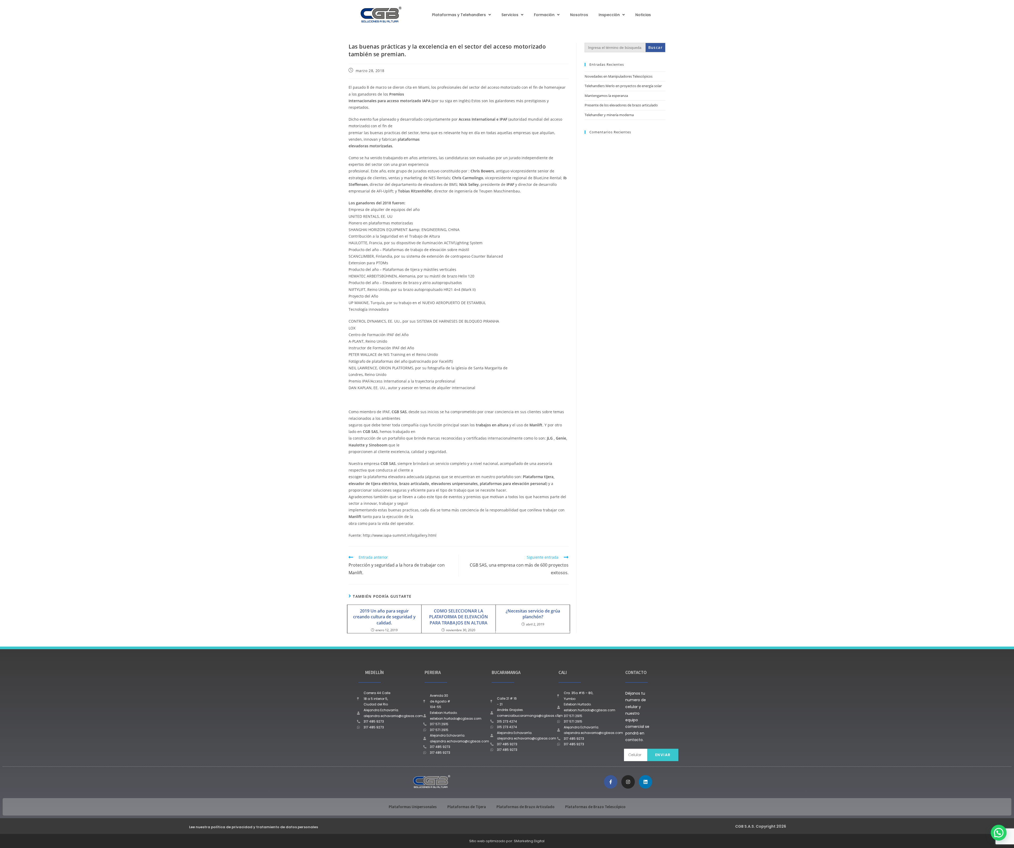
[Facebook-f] (610, 782)
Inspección (609, 14)
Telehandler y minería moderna (609, 114)
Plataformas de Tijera (466, 806)
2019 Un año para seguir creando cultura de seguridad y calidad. (384, 617)
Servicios (509, 14)
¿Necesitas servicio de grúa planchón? (533, 614)
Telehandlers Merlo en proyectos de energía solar (623, 85)
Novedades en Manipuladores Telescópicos (618, 76)
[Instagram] (628, 782)
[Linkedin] (645, 782)
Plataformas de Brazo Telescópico (595, 806)
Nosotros (579, 14)
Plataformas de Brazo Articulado (525, 806)
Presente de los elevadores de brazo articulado (621, 105)
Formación (544, 14)
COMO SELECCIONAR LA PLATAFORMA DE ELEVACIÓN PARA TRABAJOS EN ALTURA (458, 617)
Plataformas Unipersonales (413, 806)
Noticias (643, 14)
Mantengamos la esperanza (606, 95)
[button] (999, 833)
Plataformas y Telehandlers (459, 14)
